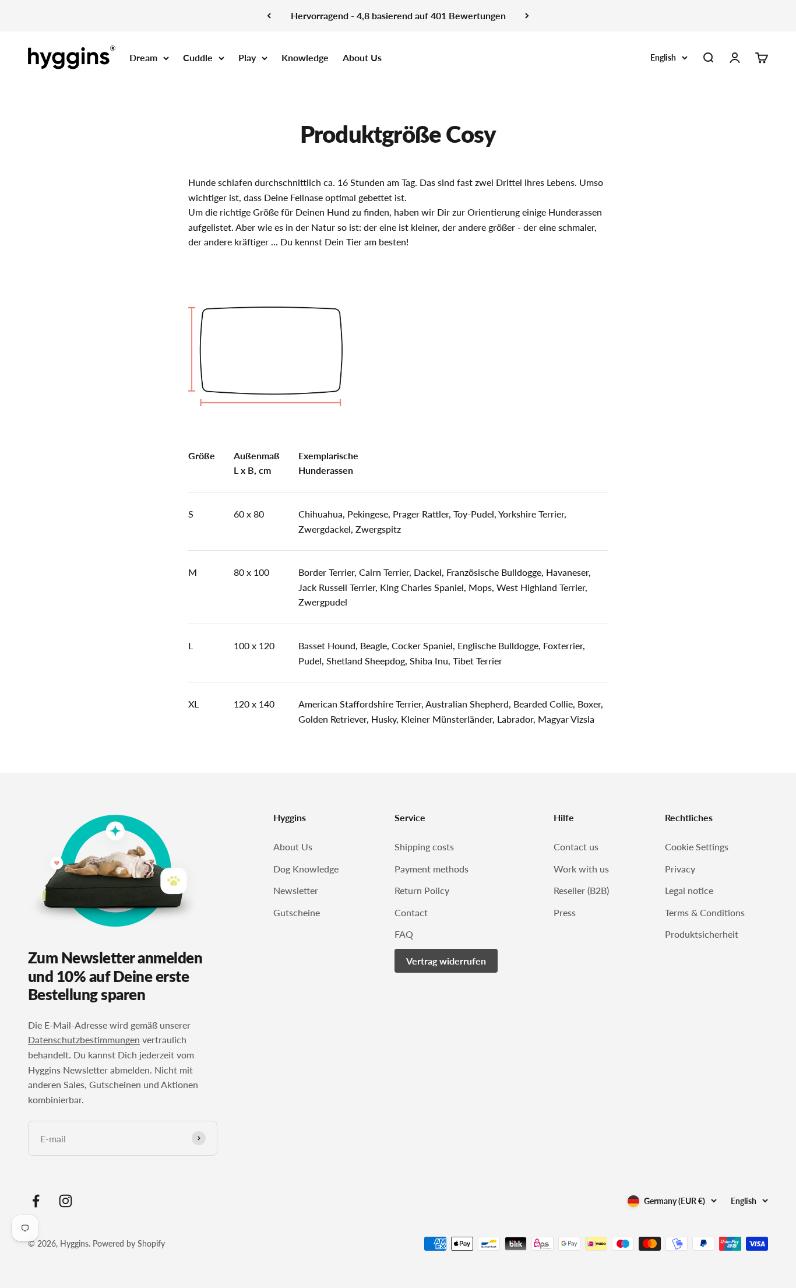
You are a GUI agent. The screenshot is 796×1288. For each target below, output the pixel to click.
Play (247, 57)
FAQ (404, 933)
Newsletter (295, 890)
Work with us (581, 868)
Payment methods (432, 868)
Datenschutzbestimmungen (84, 1039)
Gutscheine (296, 912)
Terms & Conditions (705, 912)
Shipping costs (424, 846)
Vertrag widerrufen (446, 960)
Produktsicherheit (701, 933)
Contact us (576, 846)
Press (565, 912)
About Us (362, 57)
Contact (411, 912)
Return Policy (422, 890)
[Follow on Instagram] (65, 1201)
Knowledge (305, 57)
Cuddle (198, 57)
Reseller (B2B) (581, 890)
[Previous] (269, 15)
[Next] (527, 15)
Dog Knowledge (306, 868)
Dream (143, 57)
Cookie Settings (696, 846)
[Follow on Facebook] (36, 1201)
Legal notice (689, 890)
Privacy (680, 868)
